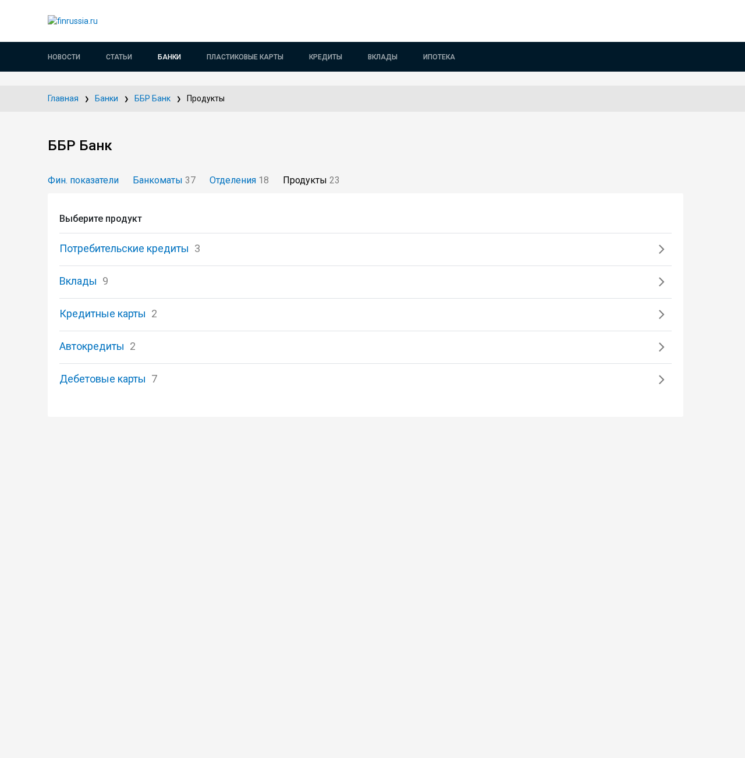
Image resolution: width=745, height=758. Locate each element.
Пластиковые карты (245, 57)
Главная (63, 98)
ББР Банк (152, 98)
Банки (169, 57)
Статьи (119, 57)
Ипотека (439, 57)
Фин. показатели (83, 180)
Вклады (383, 57)
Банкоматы (164, 180)
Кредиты (325, 57)
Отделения (239, 180)
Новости (64, 57)
